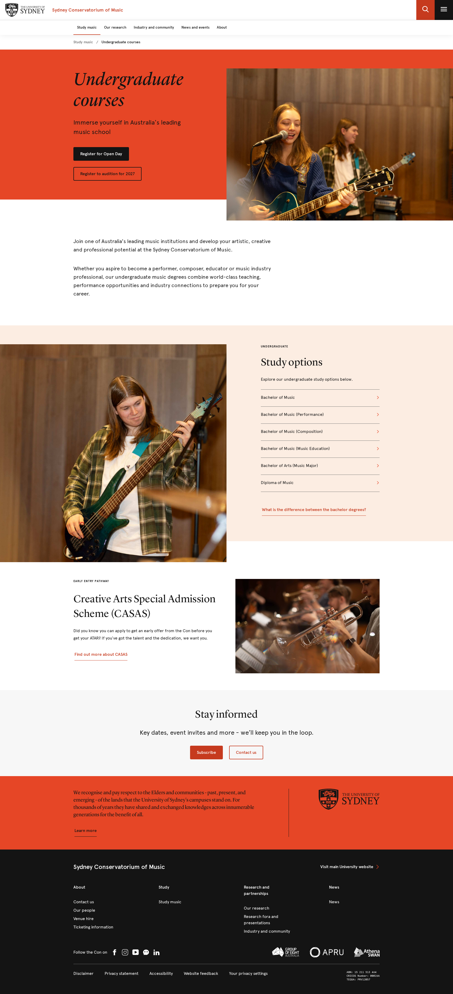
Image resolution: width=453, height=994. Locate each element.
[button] (425, 10)
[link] (83, 42)
